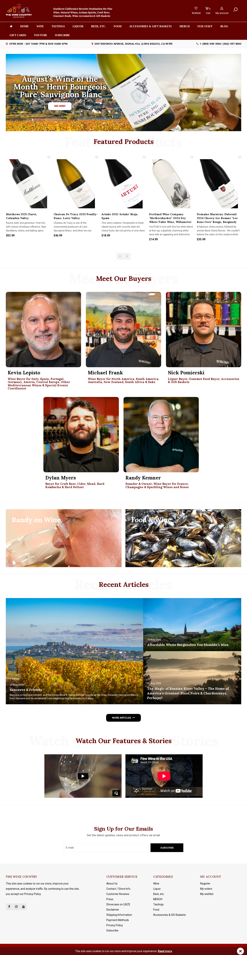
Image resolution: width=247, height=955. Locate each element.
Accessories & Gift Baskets (150, 26)
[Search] (235, 10)
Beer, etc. (98, 26)
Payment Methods (117, 920)
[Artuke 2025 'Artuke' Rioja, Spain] (76, 183)
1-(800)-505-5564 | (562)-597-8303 (220, 43)
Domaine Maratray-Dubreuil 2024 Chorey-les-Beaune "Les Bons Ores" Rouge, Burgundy (169, 218)
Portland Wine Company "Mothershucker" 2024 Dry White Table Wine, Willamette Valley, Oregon (123, 218)
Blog (224, 26)
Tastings (58, 26)
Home (24, 26)
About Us (112, 883)
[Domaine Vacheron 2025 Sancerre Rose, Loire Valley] (219, 183)
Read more (165, 951)
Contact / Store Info (118, 888)
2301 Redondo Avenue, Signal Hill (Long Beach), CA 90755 (133, 43)
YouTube (40, 35)
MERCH (157, 899)
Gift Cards (18, 35)
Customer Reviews (117, 894)
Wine (40, 26)
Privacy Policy (114, 925)
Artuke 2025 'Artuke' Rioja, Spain (72, 216)
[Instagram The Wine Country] (16, 906)
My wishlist (206, 894)
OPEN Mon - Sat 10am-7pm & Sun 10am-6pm (38, 43)
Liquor (78, 26)
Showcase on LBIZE (118, 904)
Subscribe (112, 930)
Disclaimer (112, 909)
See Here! (60, 106)
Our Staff (205, 26)
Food (118, 26)
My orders (206, 888)
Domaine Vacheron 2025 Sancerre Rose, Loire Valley (216, 216)
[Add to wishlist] (49, 157)
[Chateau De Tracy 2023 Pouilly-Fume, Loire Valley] (28, 183)
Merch (184, 26)
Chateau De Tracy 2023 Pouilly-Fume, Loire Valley (28, 216)
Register (205, 883)
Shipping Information (119, 914)
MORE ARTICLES (121, 717)
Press (109, 899)
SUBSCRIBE (62, 35)
